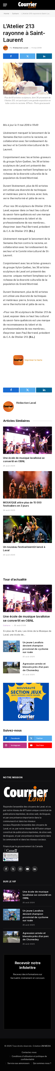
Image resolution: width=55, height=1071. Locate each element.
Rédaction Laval (20, 48)
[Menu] (5, 5)
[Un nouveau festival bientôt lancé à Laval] (27, 529)
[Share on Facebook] (11, 56)
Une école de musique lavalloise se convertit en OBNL (24, 459)
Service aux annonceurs (18, 1063)
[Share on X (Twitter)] (27, 56)
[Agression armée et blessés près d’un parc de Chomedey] (11, 667)
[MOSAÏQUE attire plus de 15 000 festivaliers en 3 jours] (27, 485)
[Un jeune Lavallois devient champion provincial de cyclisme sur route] (11, 646)
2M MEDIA (46, 1046)
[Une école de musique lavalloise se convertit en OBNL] (27, 440)
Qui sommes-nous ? (42, 1063)
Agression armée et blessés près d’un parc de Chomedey (36, 667)
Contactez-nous (29, 1052)
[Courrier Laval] (27, 5)
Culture (15, 13)
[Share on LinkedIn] (44, 56)
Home (6, 13)
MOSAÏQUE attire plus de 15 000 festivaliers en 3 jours (22, 504)
